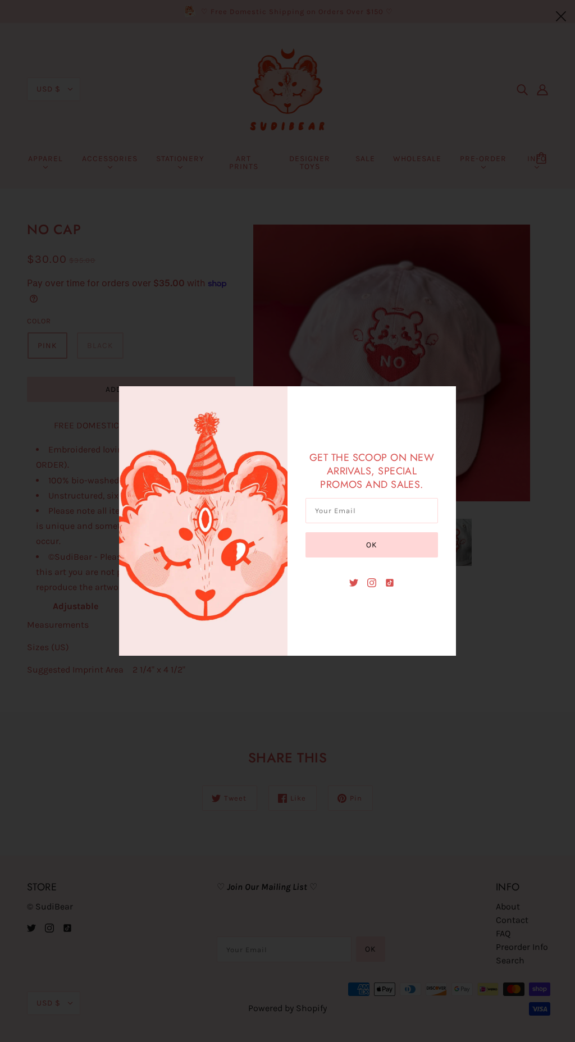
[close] (561, 15)
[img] (354, 582)
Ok (371, 545)
